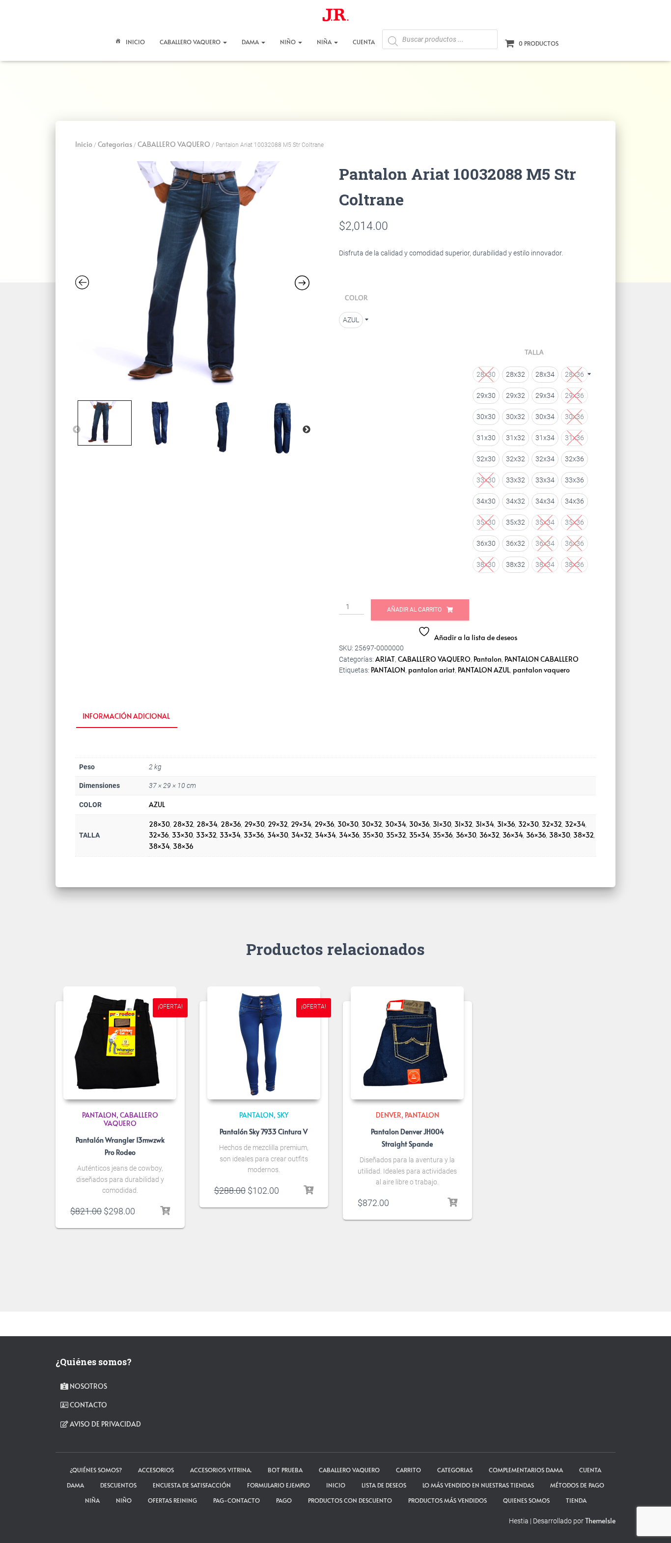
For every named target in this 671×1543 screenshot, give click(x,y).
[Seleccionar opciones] (165, 1211)
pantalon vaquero (541, 669)
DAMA (251, 42)
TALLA (534, 352)
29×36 (324, 824)
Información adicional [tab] (126, 716)
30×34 (395, 824)
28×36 (231, 824)
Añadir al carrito (414, 609)
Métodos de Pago (577, 1485)
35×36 (443, 835)
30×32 (372, 824)
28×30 (159, 824)
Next (306, 430)
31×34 (484, 824)
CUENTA (364, 42)
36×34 (513, 835)
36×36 (536, 835)
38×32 (583, 835)
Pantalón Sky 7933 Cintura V (264, 1131)
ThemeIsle (600, 1520)
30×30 (348, 824)
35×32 (396, 835)
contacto (87, 1404)
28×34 (207, 824)
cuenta (590, 1470)
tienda (576, 1500)
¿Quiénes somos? (96, 1470)
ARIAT (385, 659)
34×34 (325, 835)
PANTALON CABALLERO (541, 659)
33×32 (206, 835)
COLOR (356, 297)
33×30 (182, 835)
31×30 (442, 824)
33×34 (230, 835)
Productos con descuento (350, 1500)
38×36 (183, 846)
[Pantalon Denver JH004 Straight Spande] (407, 1042)
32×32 (552, 824)
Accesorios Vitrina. (221, 1470)
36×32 (489, 835)
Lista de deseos (384, 1485)
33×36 (254, 835)
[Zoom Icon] (192, 278)
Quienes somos (526, 1500)
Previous (77, 430)
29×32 (278, 824)
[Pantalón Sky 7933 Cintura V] (263, 1042)
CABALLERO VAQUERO (191, 42)
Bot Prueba (285, 1470)
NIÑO (288, 42)
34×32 (301, 835)
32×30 (528, 824)
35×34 (419, 835)
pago (284, 1500)
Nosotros (87, 1386)
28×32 (183, 824)
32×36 (159, 835)
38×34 (159, 846)
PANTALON (388, 669)
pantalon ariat (431, 669)
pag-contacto (236, 1500)
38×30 (559, 835)
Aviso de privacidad (104, 1424)
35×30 (373, 835)
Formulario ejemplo (278, 1485)
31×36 (506, 824)
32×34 (575, 824)
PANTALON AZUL (484, 669)
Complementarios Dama (526, 1470)
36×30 (466, 835)
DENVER (388, 1115)
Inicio (135, 42)
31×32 (463, 824)
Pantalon (488, 659)
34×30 (277, 835)
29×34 (301, 824)
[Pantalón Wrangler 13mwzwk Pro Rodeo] (119, 1042)
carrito (408, 1470)
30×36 (419, 824)
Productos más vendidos (447, 1500)
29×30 (254, 824)
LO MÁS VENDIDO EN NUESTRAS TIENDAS (478, 1485)
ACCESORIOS (156, 1470)
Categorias (115, 144)
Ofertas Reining (172, 1500)
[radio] (351, 320)
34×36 (349, 835)
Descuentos (118, 1485)
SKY (282, 1115)
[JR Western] (335, 17)
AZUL (157, 804)
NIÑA (325, 42)
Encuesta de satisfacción (192, 1485)
